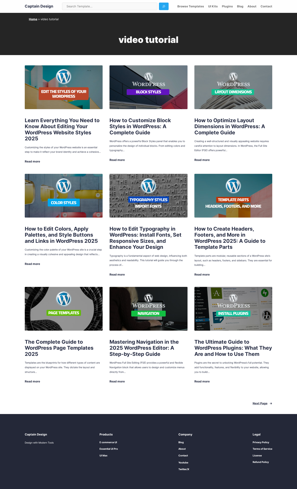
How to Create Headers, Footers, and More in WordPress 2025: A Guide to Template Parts (229, 238)
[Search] (164, 6)
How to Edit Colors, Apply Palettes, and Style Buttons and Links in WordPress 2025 (61, 235)
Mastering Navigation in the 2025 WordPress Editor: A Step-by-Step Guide (144, 348)
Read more (32, 162)
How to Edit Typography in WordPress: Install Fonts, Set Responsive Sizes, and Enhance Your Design (145, 238)
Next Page (262, 403)
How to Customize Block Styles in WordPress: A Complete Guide (140, 126)
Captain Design (39, 6)
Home (33, 19)
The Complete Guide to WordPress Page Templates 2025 (59, 348)
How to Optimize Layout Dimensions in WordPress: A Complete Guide (229, 126)
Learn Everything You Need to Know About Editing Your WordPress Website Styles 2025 (62, 129)
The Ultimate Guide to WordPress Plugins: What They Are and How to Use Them (233, 348)
